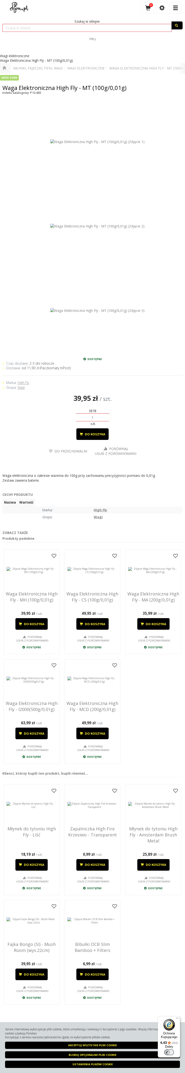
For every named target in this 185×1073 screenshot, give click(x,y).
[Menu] (177, 1019)
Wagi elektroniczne (86, 68)
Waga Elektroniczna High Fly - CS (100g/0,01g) (92, 597)
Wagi (21, 387)
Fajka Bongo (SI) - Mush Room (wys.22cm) (31, 947)
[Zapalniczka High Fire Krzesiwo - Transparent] (92, 805)
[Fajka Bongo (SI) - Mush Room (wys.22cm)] (31, 921)
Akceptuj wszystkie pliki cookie (92, 1045)
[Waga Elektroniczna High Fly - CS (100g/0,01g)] (92, 570)
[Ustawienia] (162, 8)
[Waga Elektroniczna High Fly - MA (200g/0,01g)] (153, 570)
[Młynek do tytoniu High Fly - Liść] (31, 805)
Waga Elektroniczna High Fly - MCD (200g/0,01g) (92, 706)
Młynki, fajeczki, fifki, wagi (38, 68)
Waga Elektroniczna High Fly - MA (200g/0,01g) (153, 597)
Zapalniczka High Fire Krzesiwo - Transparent (92, 832)
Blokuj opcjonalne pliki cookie (92, 1055)
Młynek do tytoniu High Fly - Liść (31, 832)
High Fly (23, 382)
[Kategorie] (175, 8)
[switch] (169, 1052)
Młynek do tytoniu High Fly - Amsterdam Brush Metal (153, 835)
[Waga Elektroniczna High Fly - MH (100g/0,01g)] (31, 570)
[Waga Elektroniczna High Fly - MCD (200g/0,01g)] (92, 680)
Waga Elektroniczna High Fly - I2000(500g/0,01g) (32, 706)
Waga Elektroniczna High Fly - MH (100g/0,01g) (32, 597)
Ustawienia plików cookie (93, 1064)
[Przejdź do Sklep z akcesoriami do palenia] (4, 68)
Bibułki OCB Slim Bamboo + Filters (92, 947)
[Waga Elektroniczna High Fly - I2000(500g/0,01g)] (31, 680)
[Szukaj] (177, 25)
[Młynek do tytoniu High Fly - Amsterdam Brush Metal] (153, 805)
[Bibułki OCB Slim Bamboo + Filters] (92, 921)
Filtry (92, 39)
